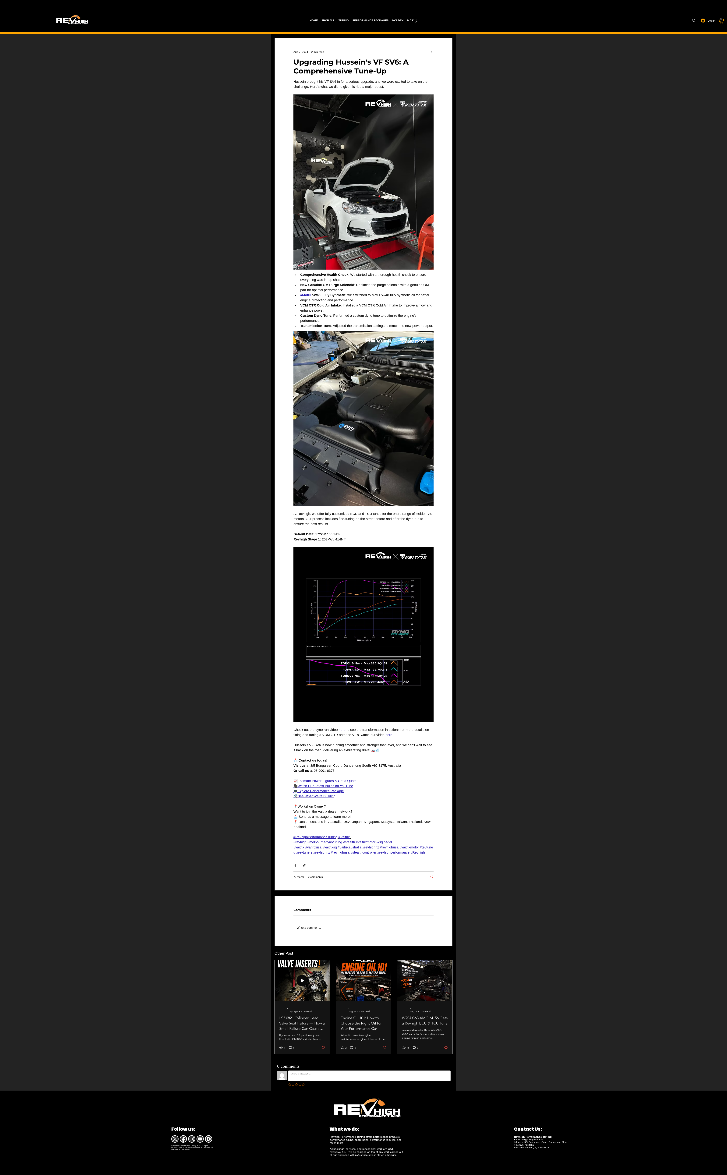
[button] (721, 20)
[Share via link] (304, 865)
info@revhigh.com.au (532, 1139)
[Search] (693, 20)
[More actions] (431, 52)
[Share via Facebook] (295, 865)
